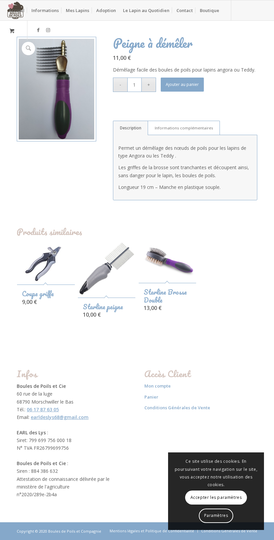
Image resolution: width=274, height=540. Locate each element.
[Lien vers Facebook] (38, 30)
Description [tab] (130, 127)
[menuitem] (16, 10)
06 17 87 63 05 (43, 409)
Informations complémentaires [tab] (184, 127)
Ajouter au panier (182, 84)
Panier (151, 397)
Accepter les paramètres (216, 497)
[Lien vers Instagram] (48, 30)
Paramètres (216, 515)
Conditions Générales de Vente (177, 408)
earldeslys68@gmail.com (60, 417)
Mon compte (157, 386)
